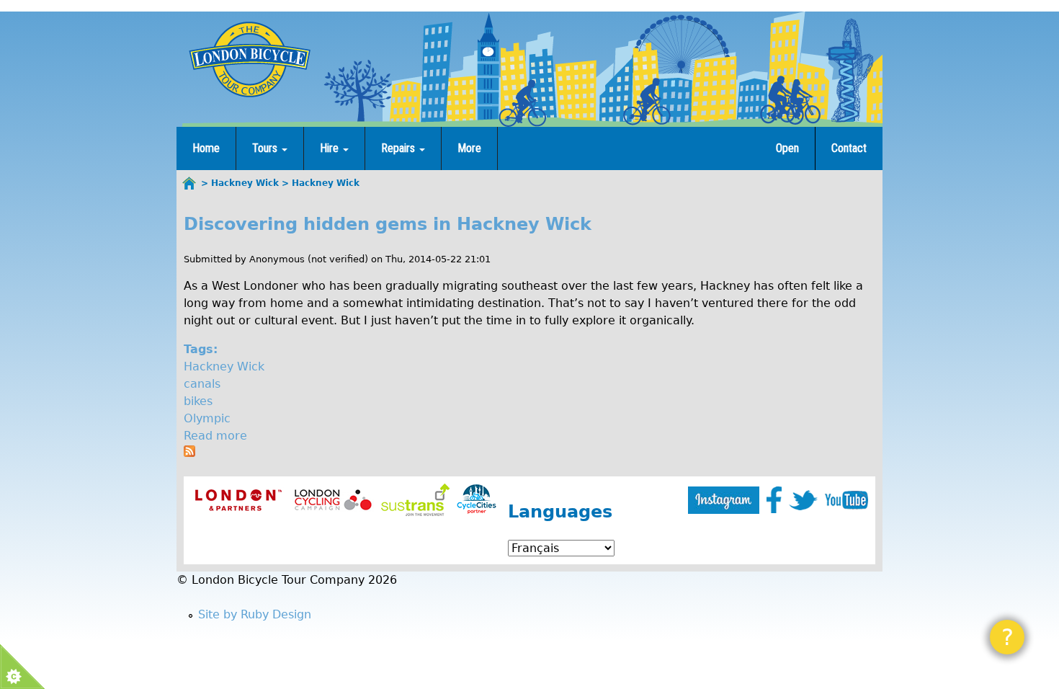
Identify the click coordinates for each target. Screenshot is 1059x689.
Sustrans (415, 500)
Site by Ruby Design (254, 614)
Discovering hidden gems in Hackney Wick (387, 224)
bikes (198, 401)
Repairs (399, 148)
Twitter (803, 500)
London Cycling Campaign (333, 499)
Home (206, 148)
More (469, 148)
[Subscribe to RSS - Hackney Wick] (189, 453)
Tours (266, 148)
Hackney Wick (224, 366)
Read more (215, 436)
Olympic (207, 418)
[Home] (249, 59)
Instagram (723, 500)
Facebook (774, 499)
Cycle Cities (476, 500)
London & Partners (238, 500)
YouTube (846, 500)
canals (202, 384)
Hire (330, 148)
